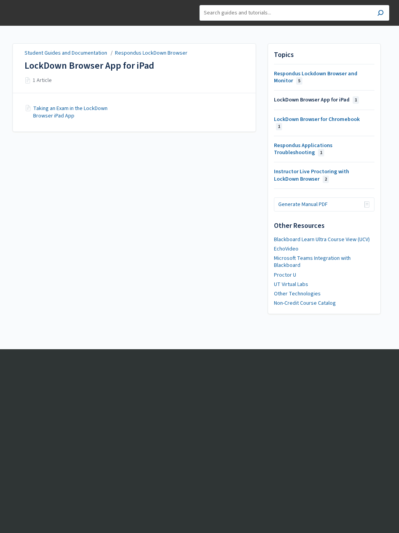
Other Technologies (297, 294)
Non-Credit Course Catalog (305, 303)
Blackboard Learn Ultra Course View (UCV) (322, 239)
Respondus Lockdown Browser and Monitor (315, 77)
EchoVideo (286, 249)
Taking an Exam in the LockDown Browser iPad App (70, 112)
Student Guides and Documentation (66, 53)
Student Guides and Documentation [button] (37, 9)
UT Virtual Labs (291, 284)
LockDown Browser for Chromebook (317, 122)
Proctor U (285, 275)
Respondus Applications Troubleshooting (303, 149)
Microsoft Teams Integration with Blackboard (312, 261)
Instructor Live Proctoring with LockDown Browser (311, 175)
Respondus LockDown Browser (151, 53)
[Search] (380, 14)
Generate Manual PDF (303, 204)
